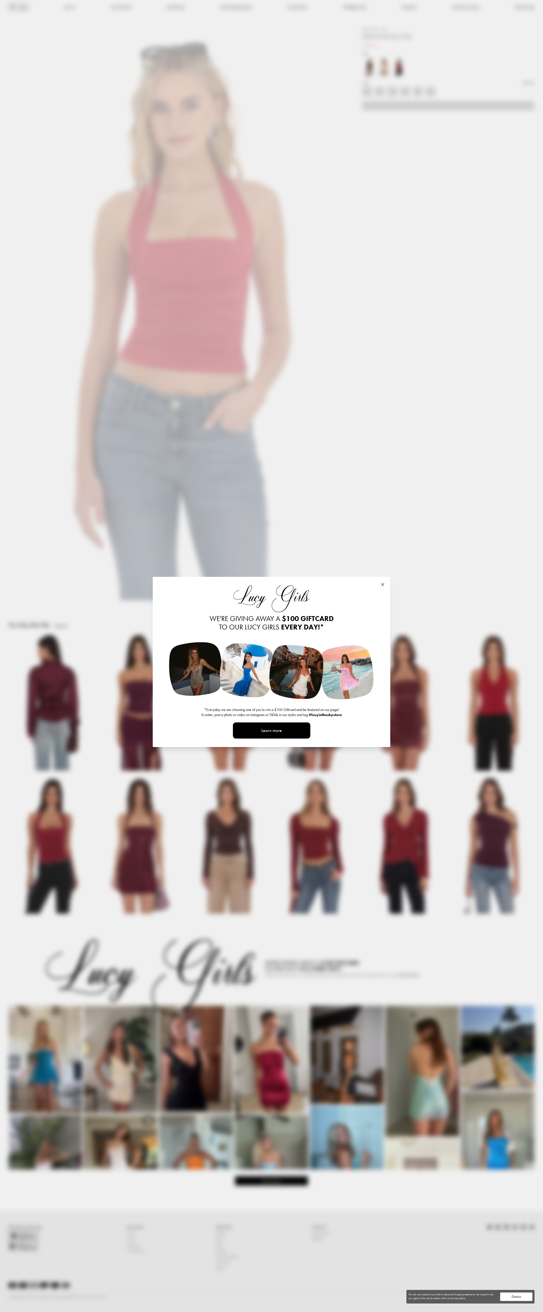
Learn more (271, 730)
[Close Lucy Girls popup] (382, 584)
